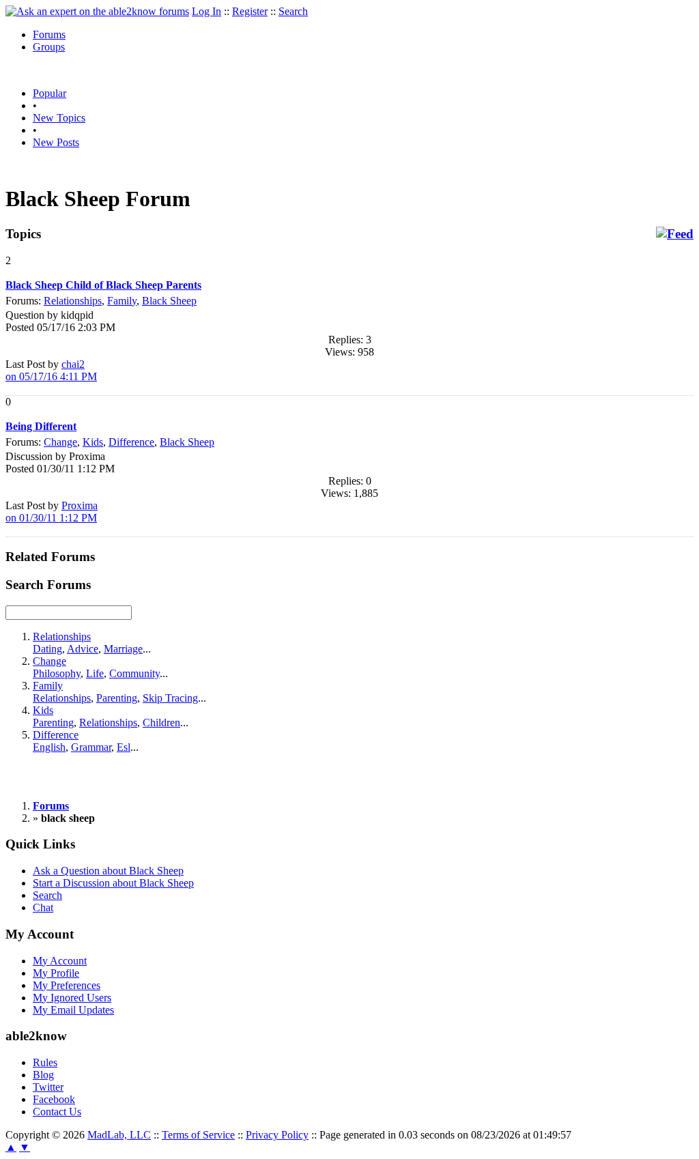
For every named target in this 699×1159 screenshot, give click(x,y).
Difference (131, 442)
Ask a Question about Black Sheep (108, 870)
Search (293, 11)
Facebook (54, 1099)
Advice (82, 649)
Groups (49, 47)
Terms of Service (198, 1135)
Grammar (91, 747)
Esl (123, 747)
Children (161, 722)
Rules (45, 1062)
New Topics (59, 118)
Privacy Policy (277, 1135)
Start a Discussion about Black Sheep (113, 883)
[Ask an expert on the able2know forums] (97, 11)
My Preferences (66, 985)
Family (122, 300)
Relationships (73, 300)
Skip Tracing (170, 698)
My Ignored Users (72, 997)
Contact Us (57, 1111)
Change (60, 442)
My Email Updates (73, 1010)
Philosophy (57, 673)
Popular (49, 93)
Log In (206, 11)
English (49, 747)
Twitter (48, 1087)
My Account (60, 961)
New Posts (56, 142)
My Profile (56, 973)
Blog (43, 1075)
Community (134, 673)
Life (95, 673)
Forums (49, 34)
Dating (47, 649)
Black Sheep (169, 300)
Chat (43, 907)
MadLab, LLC (119, 1135)
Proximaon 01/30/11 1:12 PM (51, 512)
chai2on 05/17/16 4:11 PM (51, 370)
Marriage (123, 649)
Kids (93, 442)
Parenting (116, 698)
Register (250, 11)
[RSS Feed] (675, 234)
